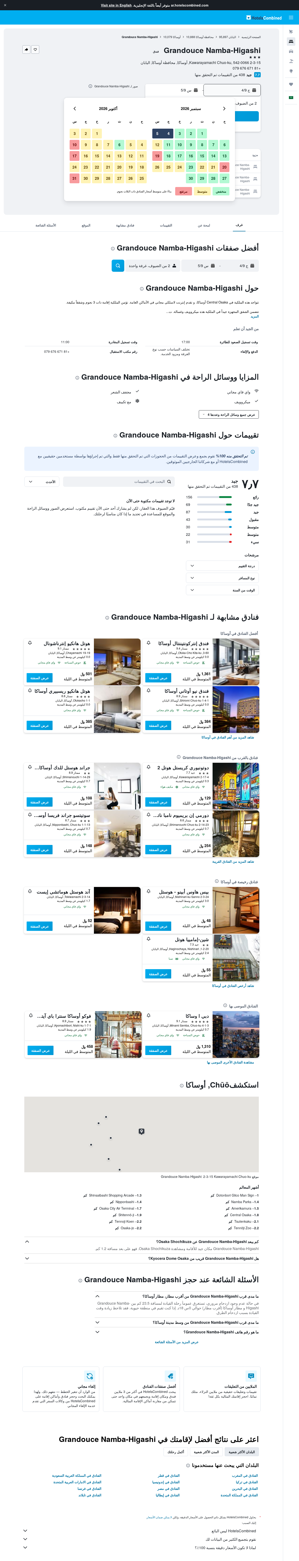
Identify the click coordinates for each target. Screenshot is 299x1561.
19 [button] (157, 156)
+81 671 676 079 (247, 68)
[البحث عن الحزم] (291, 61)
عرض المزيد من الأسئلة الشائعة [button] (177, 1341)
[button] (5, 5)
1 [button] (202, 133)
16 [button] (191, 156)
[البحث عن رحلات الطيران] (291, 31)
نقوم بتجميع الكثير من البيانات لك (231, 1539)
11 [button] (168, 144)
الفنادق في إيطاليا (168, 1495)
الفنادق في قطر (169, 1475)
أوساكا (177, 37)
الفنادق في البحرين (245, 1488)
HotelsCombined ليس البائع (234, 1530)
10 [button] (180, 144)
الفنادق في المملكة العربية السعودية (76, 1475)
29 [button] (202, 178)
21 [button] (213, 167)
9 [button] (191, 144)
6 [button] (225, 144)
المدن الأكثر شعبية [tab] (206, 1451)
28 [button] (213, 178)
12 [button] (157, 144)
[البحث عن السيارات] (291, 51)
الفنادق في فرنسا (89, 1488)
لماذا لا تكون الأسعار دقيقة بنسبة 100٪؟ (225, 1547)
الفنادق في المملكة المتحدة (239, 1495)
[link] (228, 737)
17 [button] (180, 156)
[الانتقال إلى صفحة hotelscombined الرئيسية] (264, 17)
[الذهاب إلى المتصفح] (291, 71)
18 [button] (168, 156)
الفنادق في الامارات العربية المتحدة (77, 1482)
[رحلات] (291, 84)
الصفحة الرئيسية (251, 37)
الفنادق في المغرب (245, 1475)
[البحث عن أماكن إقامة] (291, 41)
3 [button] (180, 133)
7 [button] (213, 144)
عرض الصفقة (158, 677)
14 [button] (213, 156)
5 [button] (157, 133)
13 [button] (224, 156)
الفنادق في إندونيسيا (166, 1482)
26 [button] (157, 167)
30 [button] (191, 178)
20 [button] (224, 167)
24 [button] (180, 167)
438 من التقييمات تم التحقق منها (220, 74)
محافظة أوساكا (205, 37)
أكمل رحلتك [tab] (175, 1451)
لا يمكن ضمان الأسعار (159, 1517)
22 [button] (202, 167)
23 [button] (191, 167)
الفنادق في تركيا (247, 1482)
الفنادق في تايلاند (89, 1495)
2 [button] (191, 133)
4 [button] (168, 133)
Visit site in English (116, 5)
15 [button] (202, 156)
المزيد (255, 316)
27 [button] (224, 178)
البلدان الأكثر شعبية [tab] (242, 1451)
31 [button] (74, 178)
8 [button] (202, 144)
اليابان (232, 37)
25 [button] (168, 167)
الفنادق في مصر (168, 1488)
